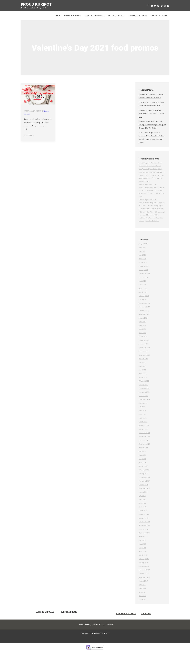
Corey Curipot (144, 163)
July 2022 (142, 362)
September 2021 (144, 399)
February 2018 (144, 559)
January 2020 (143, 473)
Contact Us (110, 624)
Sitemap (88, 624)
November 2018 (144, 525)
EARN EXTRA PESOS (138, 16)
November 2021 (144, 392)
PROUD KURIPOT (36, 4)
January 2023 (143, 344)
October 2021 (143, 396)
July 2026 (142, 247)
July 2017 (142, 585)
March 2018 (143, 555)
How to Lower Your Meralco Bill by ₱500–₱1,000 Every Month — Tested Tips (151, 113)
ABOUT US (146, 613)
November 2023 (144, 307)
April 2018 (142, 551)
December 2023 (144, 303)
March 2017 (143, 599)
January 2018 (143, 562)
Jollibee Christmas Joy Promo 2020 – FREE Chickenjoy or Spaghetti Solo (151, 218)
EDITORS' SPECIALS (45, 612)
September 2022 (144, 355)
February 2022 (144, 381)
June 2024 (142, 281)
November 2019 (144, 481)
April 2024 (142, 288)
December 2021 (144, 388)
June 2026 (142, 251)
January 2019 (143, 518)
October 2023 (143, 310)
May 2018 (142, 548)
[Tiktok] (162, 6)
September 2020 (144, 444)
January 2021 (143, 429)
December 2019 (144, 477)
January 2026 (143, 270)
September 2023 (144, 314)
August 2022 (143, 359)
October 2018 (143, 529)
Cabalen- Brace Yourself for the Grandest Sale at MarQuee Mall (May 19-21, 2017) (150, 166)
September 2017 (144, 577)
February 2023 (144, 340)
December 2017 (144, 566)
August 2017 (143, 581)
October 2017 (143, 573)
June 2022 (142, 366)
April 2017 (142, 596)
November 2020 (144, 436)
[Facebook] (152, 6)
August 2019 (143, 492)
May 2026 (142, 255)
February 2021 (144, 425)
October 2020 (143, 440)
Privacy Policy (98, 624)
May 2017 (142, 592)
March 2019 (143, 510)
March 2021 (143, 422)
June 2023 (142, 325)
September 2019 (144, 488)
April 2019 (142, 507)
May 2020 (142, 459)
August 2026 (143, 244)
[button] (148, 5)
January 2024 (143, 299)
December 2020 (144, 433)
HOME (57, 16)
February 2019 (144, 514)
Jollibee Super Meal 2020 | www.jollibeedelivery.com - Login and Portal (152, 187)
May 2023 (142, 329)
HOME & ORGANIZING (94, 16)
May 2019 (142, 503)
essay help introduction (147, 172)
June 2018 (142, 544)
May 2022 (142, 370)
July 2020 (142, 451)
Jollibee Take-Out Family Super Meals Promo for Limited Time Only (151, 193)
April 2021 (142, 418)
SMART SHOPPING (72, 16)
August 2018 (143, 536)
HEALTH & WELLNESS (126, 613)
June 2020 (142, 455)
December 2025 (144, 273)
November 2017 (144, 570)
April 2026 (142, 259)
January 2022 (143, 385)
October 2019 (143, 485)
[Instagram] (158, 6)
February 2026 (144, 266)
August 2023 (143, 318)
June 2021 (142, 410)
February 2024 (144, 296)
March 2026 (143, 262)
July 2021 (142, 407)
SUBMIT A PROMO (69, 612)
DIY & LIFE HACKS (159, 16)
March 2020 (143, 466)
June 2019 (142, 499)
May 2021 (142, 414)
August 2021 (143, 403)
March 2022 (143, 377)
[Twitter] (155, 6)
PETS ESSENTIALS (116, 16)
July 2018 (142, 540)
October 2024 (143, 277)
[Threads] (168, 6)
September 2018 (144, 533)
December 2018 (144, 522)
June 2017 (142, 588)
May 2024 (142, 284)
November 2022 (144, 347)
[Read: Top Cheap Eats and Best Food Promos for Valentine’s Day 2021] (38, 95)
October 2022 (143, 351)
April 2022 (142, 373)
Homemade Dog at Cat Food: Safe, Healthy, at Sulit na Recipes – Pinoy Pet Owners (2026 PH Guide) (152, 124)
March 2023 (143, 336)
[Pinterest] (165, 6)
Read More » (29, 135)
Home (81, 624)
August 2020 (143, 447)
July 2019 (142, 496)
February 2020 (144, 470)
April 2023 (142, 333)
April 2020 (142, 462)
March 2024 (143, 292)
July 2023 (142, 322)
